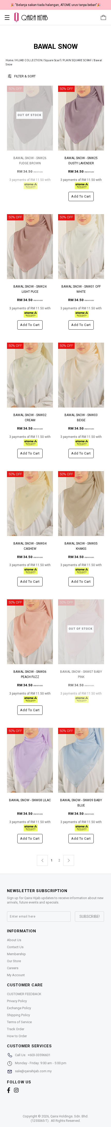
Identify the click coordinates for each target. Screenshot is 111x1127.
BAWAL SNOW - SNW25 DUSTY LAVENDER (81, 160)
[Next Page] (68, 860)
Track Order (15, 1029)
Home (9, 60)
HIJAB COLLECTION (28, 60)
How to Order (17, 1036)
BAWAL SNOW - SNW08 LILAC (30, 800)
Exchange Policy (19, 1008)
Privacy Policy (17, 1001)
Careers (12, 968)
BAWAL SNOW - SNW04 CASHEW (29, 546)
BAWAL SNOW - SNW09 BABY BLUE (81, 802)
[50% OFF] (81, 118)
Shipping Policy (18, 1015)
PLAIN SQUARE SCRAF (77, 60)
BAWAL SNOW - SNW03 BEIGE (81, 417)
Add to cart (81, 196)
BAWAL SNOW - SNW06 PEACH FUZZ (29, 674)
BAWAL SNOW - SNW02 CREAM (29, 417)
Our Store (14, 961)
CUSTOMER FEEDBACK (24, 994)
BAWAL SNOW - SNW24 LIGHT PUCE (29, 289)
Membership (16, 954)
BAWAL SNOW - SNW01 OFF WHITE (81, 289)
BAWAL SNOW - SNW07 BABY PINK (81, 674)
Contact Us (15, 947)
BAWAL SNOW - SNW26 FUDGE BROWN (29, 160)
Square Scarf (52, 60)
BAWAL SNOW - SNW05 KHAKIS (81, 546)
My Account (16, 975)
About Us (14, 940)
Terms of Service (19, 1022)
